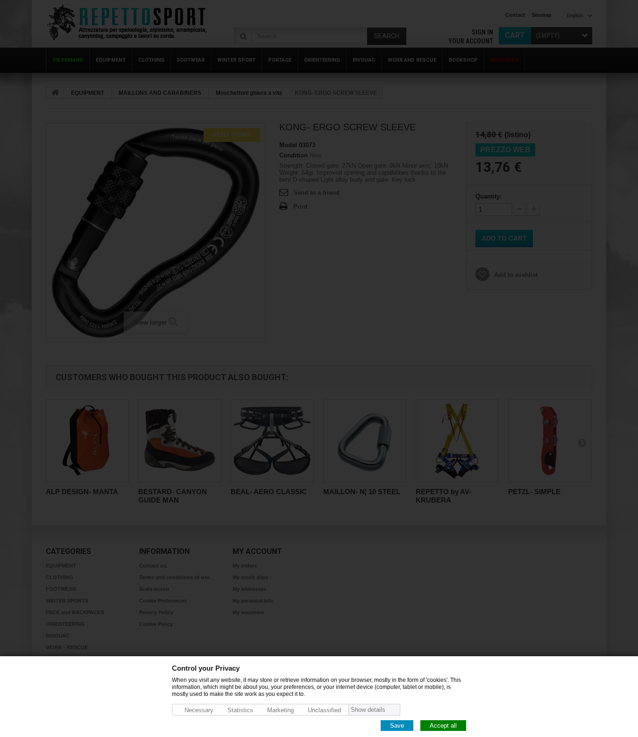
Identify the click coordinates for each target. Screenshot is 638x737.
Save (397, 725)
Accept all (443, 725)
